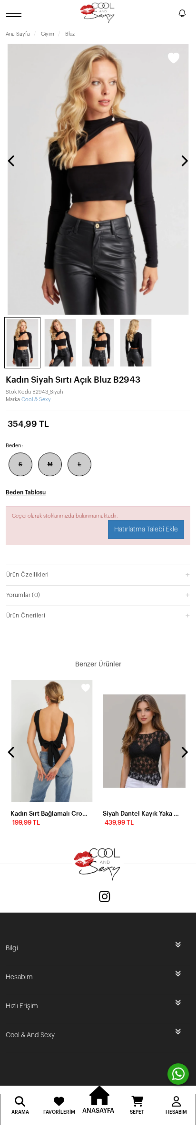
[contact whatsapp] (178, 1074)
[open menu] (15, 15)
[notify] (182, 15)
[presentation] (11, 160)
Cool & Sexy (36, 399)
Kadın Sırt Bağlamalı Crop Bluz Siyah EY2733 (49, 813)
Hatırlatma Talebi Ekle (146, 529)
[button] (98, 574)
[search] (169, 15)
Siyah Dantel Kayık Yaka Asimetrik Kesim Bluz (141, 813)
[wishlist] (85, 687)
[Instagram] (104, 897)
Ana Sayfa (18, 34)
